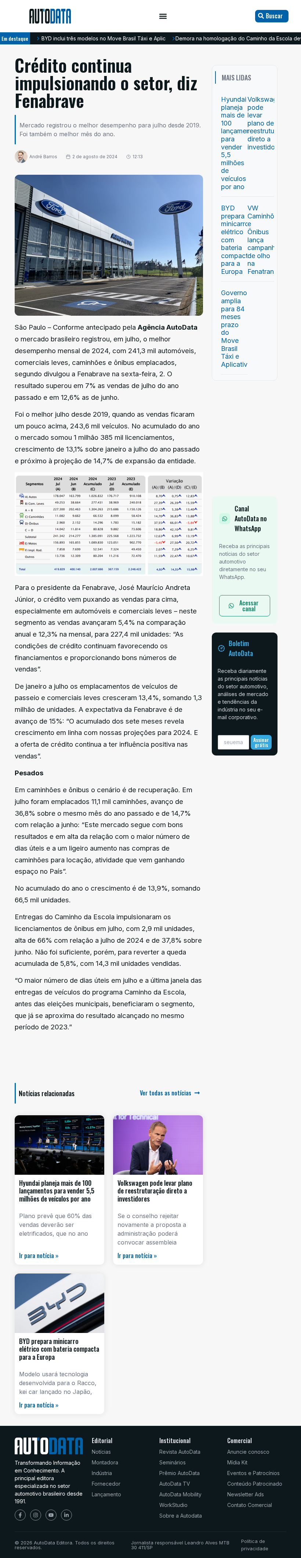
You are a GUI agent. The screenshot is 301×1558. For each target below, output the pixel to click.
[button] (163, 16)
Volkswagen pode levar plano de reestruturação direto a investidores (154, 1190)
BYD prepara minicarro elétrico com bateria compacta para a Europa (59, 1349)
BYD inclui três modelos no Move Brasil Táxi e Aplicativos (110, 38)
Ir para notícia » (38, 1255)
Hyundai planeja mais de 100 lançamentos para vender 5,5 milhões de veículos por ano (56, 1190)
